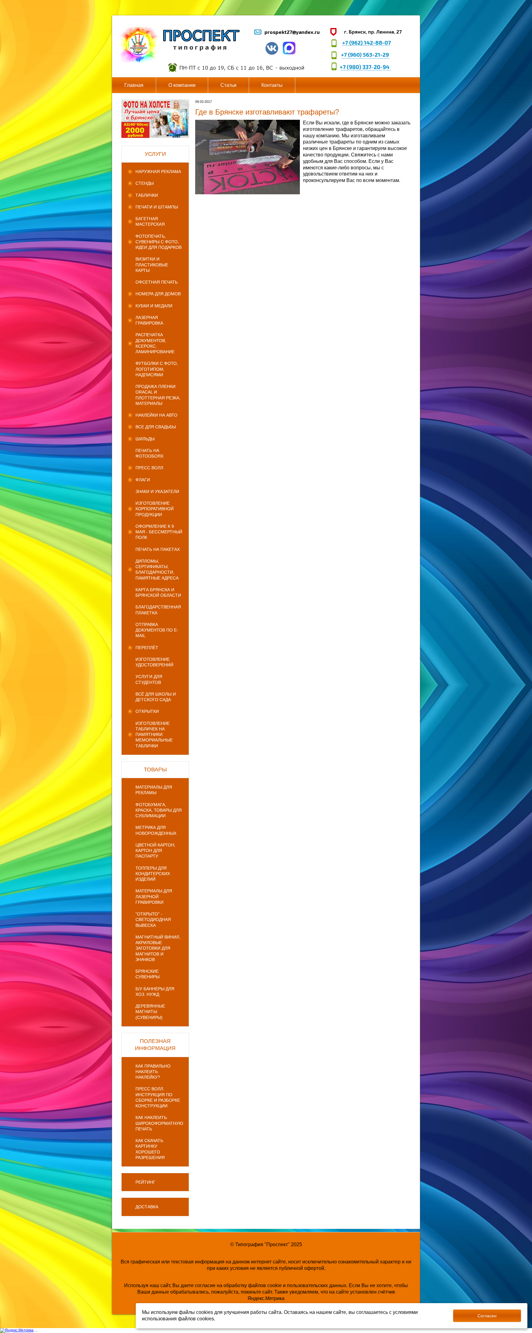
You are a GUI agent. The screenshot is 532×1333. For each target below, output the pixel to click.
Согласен (487, 1315)
